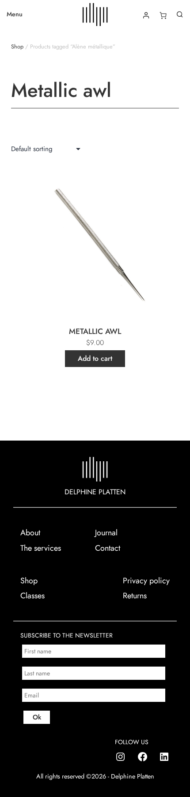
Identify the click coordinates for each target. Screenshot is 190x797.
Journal (106, 532)
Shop (17, 46)
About (30, 532)
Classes (32, 595)
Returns (135, 595)
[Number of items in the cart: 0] (163, 15)
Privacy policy (146, 580)
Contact (107, 548)
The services (40, 548)
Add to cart (95, 358)
